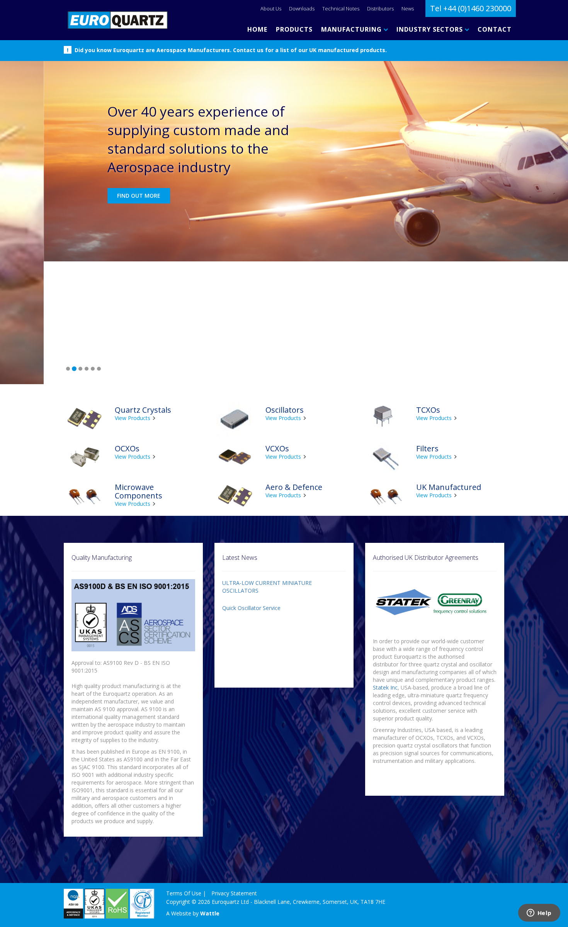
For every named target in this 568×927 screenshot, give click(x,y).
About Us (270, 8)
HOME (257, 29)
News (407, 8)
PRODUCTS (294, 29)
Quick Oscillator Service (251, 485)
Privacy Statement (234, 770)
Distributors (380, 8)
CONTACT (495, 29)
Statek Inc (385, 564)
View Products (132, 295)
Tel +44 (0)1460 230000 (470, 8)
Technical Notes (340, 8)
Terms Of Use (183, 770)
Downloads (302, 8)
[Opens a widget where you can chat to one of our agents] (539, 913)
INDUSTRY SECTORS (430, 29)
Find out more (95, 195)
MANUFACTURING (352, 29)
